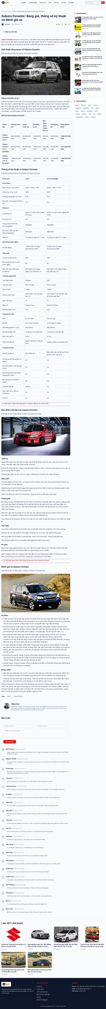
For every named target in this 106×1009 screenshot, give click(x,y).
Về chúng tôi (40, 989)
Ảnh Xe (56, 2)
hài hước (83, 105)
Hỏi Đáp (71, 2)
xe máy (95, 105)
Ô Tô (49, 2)
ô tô (92, 108)
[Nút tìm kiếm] (103, 2)
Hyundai (93, 117)
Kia (94, 114)
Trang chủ (42, 2)
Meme (77, 105)
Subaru (9, 696)
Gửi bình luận (9, 742)
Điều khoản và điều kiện (43, 994)
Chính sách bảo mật (42, 992)
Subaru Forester (18, 696)
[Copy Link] (69, 24)
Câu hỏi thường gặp (42, 999)
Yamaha (77, 114)
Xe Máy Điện (33, 2)
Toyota (86, 117)
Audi (90, 114)
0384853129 (82, 991)
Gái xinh (84, 114)
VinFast (99, 114)
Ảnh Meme (89, 111)
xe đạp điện (78, 108)
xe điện (82, 111)
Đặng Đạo (15, 704)
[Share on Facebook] (62, 24)
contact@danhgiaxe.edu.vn (83, 988)
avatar (96, 111)
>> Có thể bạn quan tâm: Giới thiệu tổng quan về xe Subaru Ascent (25, 560)
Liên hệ (39, 997)
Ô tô (10, 11)
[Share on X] (65, 24)
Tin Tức (63, 2)
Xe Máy (23, 2)
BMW (77, 111)
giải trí (97, 108)
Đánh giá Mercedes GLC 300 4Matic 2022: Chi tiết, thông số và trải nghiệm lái (39, 946)
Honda (89, 105)
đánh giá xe (86, 108)
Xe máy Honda (79, 117)
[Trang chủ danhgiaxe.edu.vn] (5, 2)
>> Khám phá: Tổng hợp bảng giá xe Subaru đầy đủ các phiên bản (24, 403)
